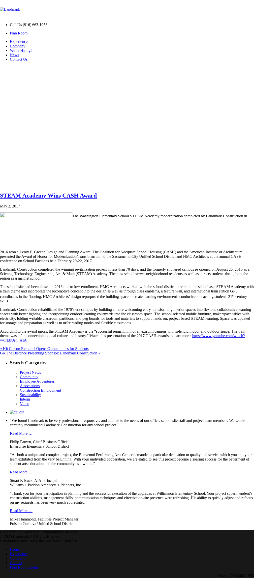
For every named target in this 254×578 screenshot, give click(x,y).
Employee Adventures (37, 381)
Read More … (21, 433)
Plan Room (19, 33)
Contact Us (19, 59)
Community (29, 377)
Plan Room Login (24, 567)
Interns (25, 399)
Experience (19, 41)
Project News (30, 372)
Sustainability (30, 395)
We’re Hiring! (21, 50)
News (14, 55)
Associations (30, 386)
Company (17, 46)
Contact (16, 563)
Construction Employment (40, 390)
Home (15, 549)
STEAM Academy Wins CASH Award (48, 195)
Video (24, 404)
